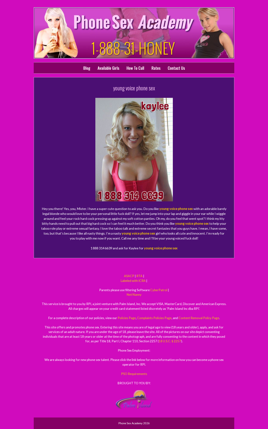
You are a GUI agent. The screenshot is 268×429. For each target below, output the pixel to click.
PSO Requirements (134, 374)
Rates (156, 68)
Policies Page (127, 318)
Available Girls (108, 68)
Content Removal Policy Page (198, 318)
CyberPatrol (158, 290)
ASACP (129, 276)
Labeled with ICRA (133, 281)
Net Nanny (134, 294)
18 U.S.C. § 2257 (170, 341)
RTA (139, 276)
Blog (86, 68)
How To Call (135, 68)
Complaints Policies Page (154, 318)
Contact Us (176, 68)
